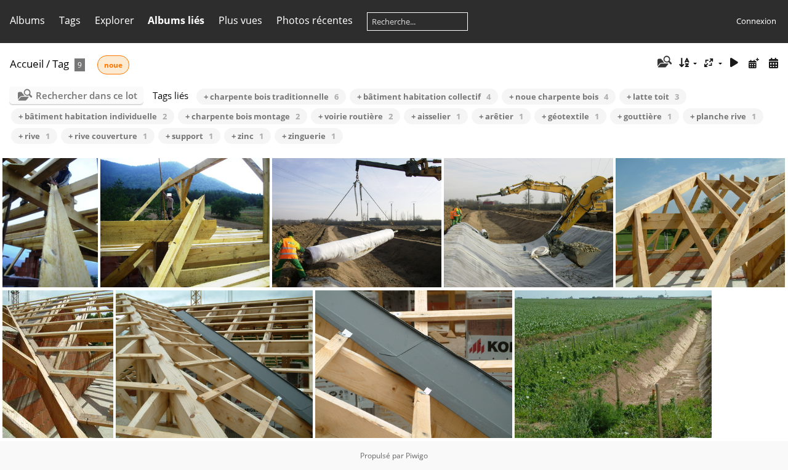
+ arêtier (501, 116)
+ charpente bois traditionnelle (271, 96)
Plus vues (240, 20)
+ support (189, 135)
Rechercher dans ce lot (86, 95)
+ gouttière (644, 116)
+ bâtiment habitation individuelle (92, 116)
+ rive (34, 135)
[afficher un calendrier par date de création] (773, 63)
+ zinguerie (309, 135)
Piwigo (417, 455)
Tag (60, 64)
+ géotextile (570, 116)
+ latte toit (653, 96)
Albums (27, 20)
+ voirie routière (355, 116)
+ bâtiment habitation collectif (424, 96)
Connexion (756, 20)
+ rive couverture (107, 135)
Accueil (27, 64)
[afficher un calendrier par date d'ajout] (753, 63)
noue (113, 65)
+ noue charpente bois (558, 96)
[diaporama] (734, 63)
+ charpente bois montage (242, 116)
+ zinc (247, 135)
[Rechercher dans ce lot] (663, 62)
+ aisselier (435, 116)
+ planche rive (723, 116)
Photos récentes (314, 20)
